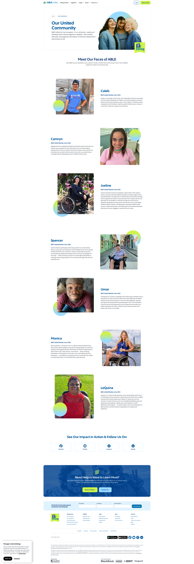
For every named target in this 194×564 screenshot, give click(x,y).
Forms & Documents (135, 520)
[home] (50, 2)
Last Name (99, 503)
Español (79, 531)
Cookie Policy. (22, 553)
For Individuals (70, 516)
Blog (132, 522)
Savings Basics (134, 516)
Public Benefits (86, 520)
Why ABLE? (117, 516)
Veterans (86, 531)
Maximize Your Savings (72, 522)
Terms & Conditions (103, 531)
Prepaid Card (102, 520)
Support (133, 524)
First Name (81, 503)
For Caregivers (70, 518)
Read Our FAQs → (90, 490)
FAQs (132, 518)
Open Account (145, 2)
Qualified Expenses (103, 518)
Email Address (117, 503)
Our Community (118, 520)
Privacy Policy (93, 531)
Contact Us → (105, 490)
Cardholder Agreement (82, 551)
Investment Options (71, 524)
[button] (64, 2)
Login (136, 2)
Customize (17, 558)
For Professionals (71, 520)
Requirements (86, 518)
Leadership (117, 518)
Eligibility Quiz (86, 516)
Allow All (8, 558)
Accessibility (113, 531)
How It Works (102, 516)
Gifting (100, 522)
